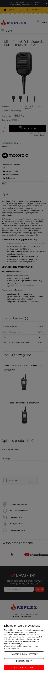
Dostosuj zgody (24, 661)
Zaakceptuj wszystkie (24, 667)
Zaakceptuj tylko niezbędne (24, 654)
